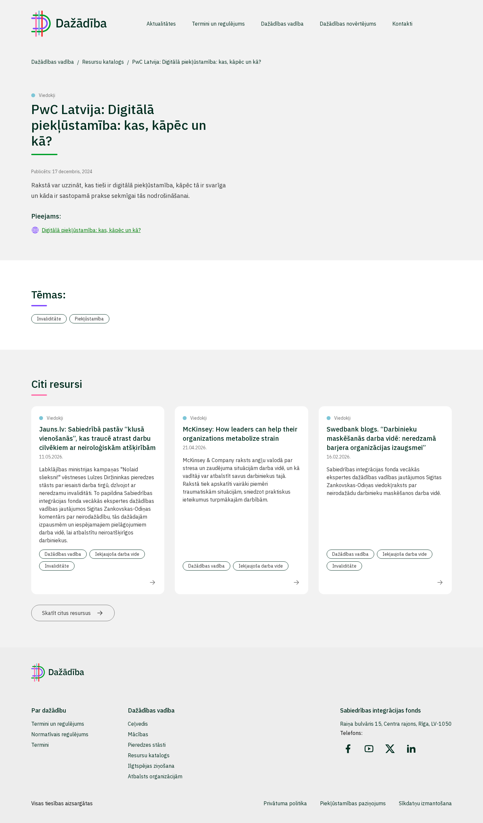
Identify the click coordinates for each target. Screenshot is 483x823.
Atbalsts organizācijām (155, 776)
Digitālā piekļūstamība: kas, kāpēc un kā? (91, 230)
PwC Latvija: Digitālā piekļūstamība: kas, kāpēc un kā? (196, 62)
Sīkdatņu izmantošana (425, 803)
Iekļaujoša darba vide (117, 554)
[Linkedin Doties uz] (411, 749)
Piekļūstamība (89, 319)
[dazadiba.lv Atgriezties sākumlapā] (69, 24)
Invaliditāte (49, 319)
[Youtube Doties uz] (369, 749)
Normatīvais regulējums (59, 734)
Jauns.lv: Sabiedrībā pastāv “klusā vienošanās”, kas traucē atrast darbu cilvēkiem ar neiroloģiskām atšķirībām (97, 438)
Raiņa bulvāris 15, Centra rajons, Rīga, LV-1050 (396, 723)
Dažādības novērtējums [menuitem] (348, 23)
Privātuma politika (285, 803)
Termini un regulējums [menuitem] (218, 23)
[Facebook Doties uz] (348, 749)
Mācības (138, 734)
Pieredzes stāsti (147, 744)
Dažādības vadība (53, 62)
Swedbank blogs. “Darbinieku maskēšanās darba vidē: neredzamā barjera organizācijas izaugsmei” (381, 438)
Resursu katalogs (103, 62)
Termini (40, 744)
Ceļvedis (138, 723)
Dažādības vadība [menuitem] (282, 23)
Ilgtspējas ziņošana (151, 766)
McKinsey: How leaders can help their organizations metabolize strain (240, 434)
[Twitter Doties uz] (390, 749)
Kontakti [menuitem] (402, 23)
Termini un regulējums (57, 723)
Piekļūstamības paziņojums (353, 803)
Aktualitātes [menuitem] (161, 23)
